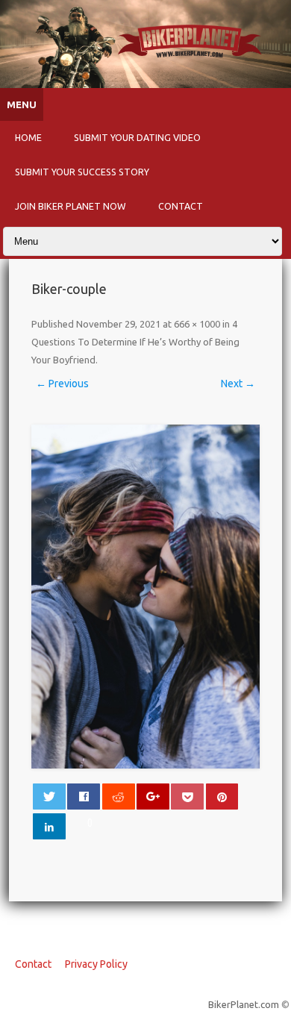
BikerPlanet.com (243, 1004)
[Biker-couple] (145, 596)
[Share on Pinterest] (222, 796)
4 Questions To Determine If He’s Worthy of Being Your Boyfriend (135, 342)
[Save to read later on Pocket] (187, 796)
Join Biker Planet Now (70, 206)
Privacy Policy (96, 964)
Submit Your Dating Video (137, 137)
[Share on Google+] (153, 796)
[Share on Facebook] (83, 796)
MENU (22, 104)
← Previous (62, 383)
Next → (238, 383)
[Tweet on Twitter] (49, 796)
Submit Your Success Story (82, 171)
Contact (180, 206)
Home (28, 137)
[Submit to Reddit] (118, 796)
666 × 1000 (197, 324)
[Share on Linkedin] (49, 826)
